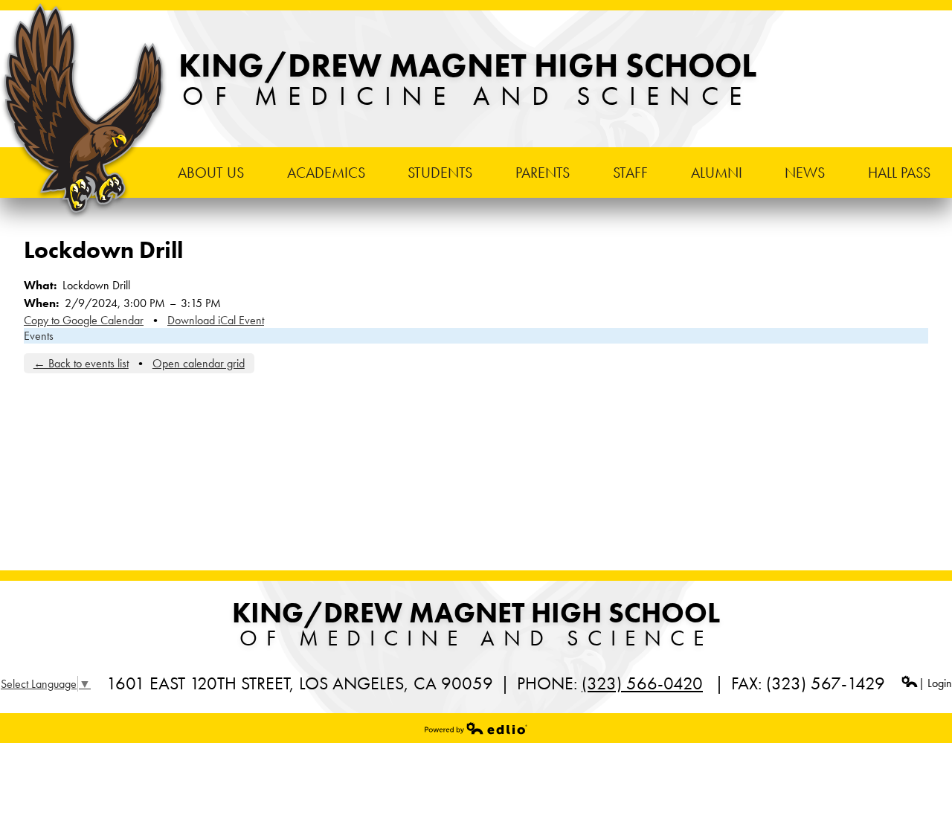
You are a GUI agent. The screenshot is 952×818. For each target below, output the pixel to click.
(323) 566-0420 (642, 683)
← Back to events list (81, 363)
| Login (935, 683)
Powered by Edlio (476, 728)
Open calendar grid (198, 363)
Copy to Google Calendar (84, 320)
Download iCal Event (215, 320)
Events (39, 336)
